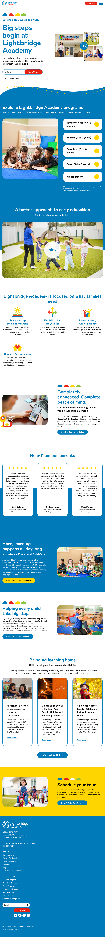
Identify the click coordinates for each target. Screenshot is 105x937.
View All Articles (52, 755)
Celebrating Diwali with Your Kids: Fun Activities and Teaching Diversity (52, 710)
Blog (4, 867)
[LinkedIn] (28, 915)
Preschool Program (10, 883)
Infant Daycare (8, 876)
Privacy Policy (6, 926)
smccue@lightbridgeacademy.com (16, 835)
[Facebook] (24, 915)
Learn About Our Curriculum (18, 580)
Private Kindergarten (11, 889)
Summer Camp (8, 895)
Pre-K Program (8, 886)
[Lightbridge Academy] (9, 3)
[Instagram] (20, 915)
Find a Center (91, 3)
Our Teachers (8, 855)
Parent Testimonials (10, 858)
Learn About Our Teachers (18, 636)
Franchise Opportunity (12, 871)
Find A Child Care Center (72, 803)
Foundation (7, 864)
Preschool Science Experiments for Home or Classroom (17, 710)
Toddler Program (9, 879)
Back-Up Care (8, 892)
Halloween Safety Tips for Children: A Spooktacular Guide (87, 710)
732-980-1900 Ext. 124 (11, 837)
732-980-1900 (8, 846)
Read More (12, 737)
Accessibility (30, 926)
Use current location (12, 79)
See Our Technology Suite (72, 432)
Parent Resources (9, 861)
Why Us (5, 852)
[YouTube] (15, 915)
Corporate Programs (11, 898)
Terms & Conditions (18, 926)
